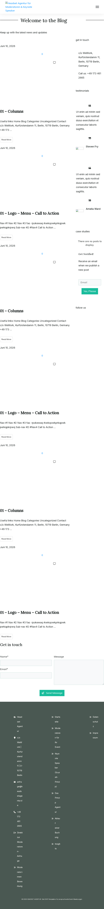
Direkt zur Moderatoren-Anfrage (20, 846)
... (11, 129)
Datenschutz (95, 722)
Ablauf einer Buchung (57, 828)
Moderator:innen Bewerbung (20, 876)
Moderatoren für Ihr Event (57, 737)
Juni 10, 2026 (7, 46)
